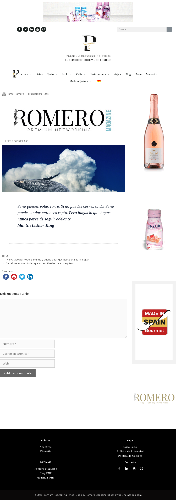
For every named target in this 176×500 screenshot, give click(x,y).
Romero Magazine (146, 74)
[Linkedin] (31, 29)
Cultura (80, 74)
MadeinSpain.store (81, 81)
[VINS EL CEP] (154, 177)
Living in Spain (44, 74)
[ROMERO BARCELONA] (154, 427)
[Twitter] (25, 29)
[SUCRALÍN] (154, 273)
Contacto (130, 462)
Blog (128, 74)
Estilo (65, 74)
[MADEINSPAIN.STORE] (154, 359)
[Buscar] (169, 29)
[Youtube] (37, 29)
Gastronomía (98, 74)
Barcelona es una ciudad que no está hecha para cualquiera (40, 263)
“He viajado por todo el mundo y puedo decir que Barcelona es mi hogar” (48, 259)
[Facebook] (19, 29)
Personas (22, 74)
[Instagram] (43, 29)
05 (7, 255)
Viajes (117, 74)
